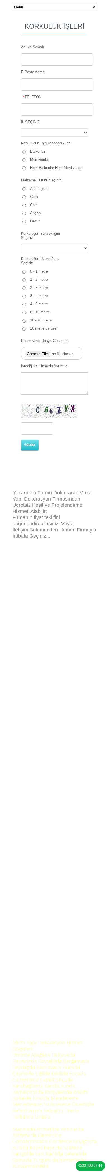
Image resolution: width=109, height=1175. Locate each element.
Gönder (29, 445)
